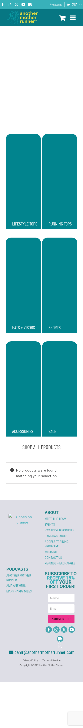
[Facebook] (49, 629)
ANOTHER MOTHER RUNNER (18, 578)
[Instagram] (56, 629)
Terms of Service (51, 660)
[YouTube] (72, 629)
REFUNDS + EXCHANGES (60, 563)
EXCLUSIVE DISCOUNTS (59, 530)
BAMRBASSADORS (56, 536)
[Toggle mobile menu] (73, 17)
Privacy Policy (30, 660)
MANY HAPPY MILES (19, 591)
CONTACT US (53, 558)
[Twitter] (64, 629)
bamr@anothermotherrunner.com (43, 652)
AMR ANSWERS (16, 586)
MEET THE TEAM (55, 519)
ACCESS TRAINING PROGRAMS (57, 544)
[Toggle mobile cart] (62, 17)
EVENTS (50, 524)
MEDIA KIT (51, 552)
